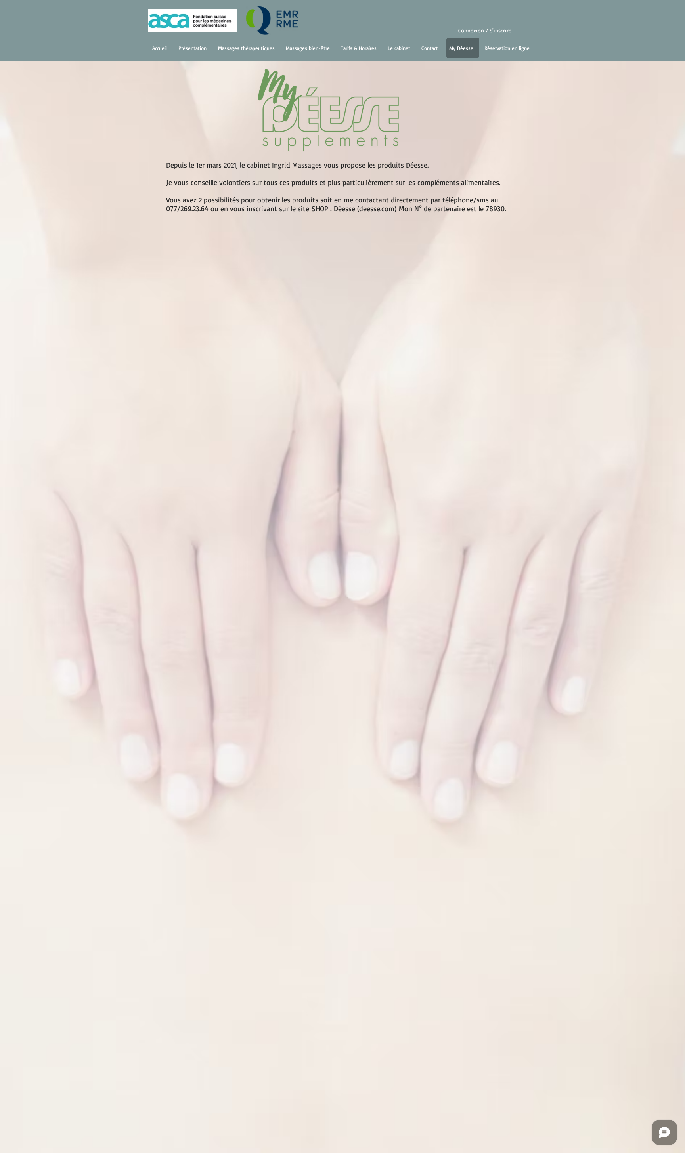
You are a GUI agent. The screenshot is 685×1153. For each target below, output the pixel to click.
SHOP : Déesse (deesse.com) (354, 208)
